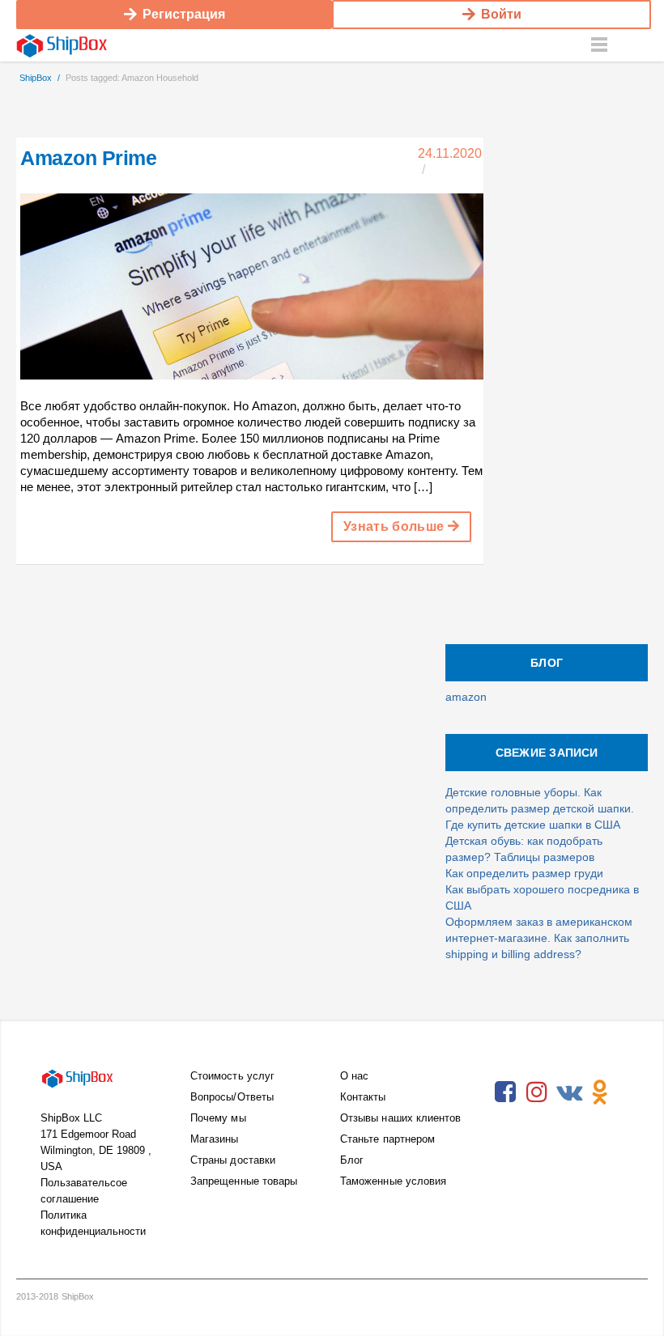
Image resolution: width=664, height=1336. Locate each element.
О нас (354, 1076)
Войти (501, 14)
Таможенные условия (393, 1181)
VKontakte (568, 1092)
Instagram (537, 1092)
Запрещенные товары (243, 1181)
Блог (352, 1160)
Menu (599, 45)
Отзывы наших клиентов (400, 1118)
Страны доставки (232, 1160)
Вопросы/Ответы (232, 1097)
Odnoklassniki (600, 1092)
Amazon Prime (88, 157)
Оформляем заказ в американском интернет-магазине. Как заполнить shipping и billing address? (538, 938)
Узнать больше (395, 526)
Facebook (505, 1092)
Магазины (214, 1139)
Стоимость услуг (232, 1076)
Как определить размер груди (524, 873)
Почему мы (218, 1118)
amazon (466, 696)
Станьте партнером (387, 1139)
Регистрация (184, 14)
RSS (505, 1129)
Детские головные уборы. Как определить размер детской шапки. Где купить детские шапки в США (539, 808)
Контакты (363, 1097)
